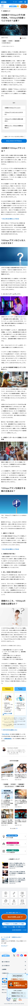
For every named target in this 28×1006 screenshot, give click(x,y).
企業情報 (20, 2)
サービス (15, 2)
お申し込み (24, 6)
